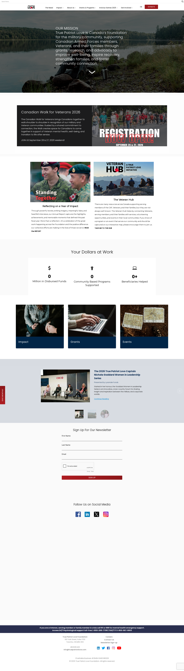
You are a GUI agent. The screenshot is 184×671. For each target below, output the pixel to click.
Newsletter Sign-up (109, 642)
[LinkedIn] (98, 648)
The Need (49, 8)
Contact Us (109, 640)
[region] (92, 276)
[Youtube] (119, 648)
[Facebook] (108, 648)
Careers (109, 637)
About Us (70, 8)
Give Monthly (2, 395)
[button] (92, 124)
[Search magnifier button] (182, 1)
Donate (151, 7)
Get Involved (126, 8)
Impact (59, 8)
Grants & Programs (86, 8)
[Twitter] (103, 648)
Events (127, 342)
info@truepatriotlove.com (75, 649)
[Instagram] (113, 647)
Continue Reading (101, 399)
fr (141, 7)
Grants (75, 342)
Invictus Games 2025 (107, 8)
